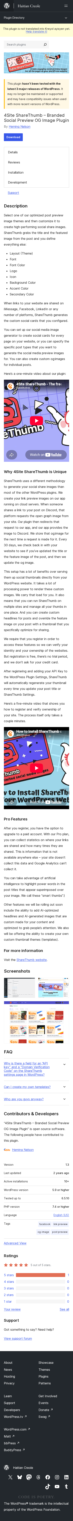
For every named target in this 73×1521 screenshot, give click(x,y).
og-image (43, 1231)
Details (13, 152)
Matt (9, 1436)
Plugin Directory (14, 17)
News (8, 1370)
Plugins (43, 1376)
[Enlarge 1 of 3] (30, 983)
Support (13, 193)
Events (43, 1403)
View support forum (18, 1338)
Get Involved (48, 1396)
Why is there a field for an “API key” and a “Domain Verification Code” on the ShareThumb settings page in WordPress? (27, 1069)
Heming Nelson (19, 126)
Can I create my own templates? (27, 1087)
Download (13, 137)
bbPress (12, 1443)
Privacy (9, 1383)
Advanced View (15, 1243)
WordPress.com (17, 1429)
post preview (60, 1231)
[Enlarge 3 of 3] (64, 1006)
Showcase (46, 1363)
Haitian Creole (23, 1468)
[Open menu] (67, 6)
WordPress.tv (15, 1417)
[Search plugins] (45, 44)
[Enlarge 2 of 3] (64, 983)
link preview (61, 1224)
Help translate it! (36, 31)
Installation (16, 172)
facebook (44, 1224)
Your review (12, 1309)
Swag (44, 1417)
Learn (8, 1396)
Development (17, 182)
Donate (46, 1410)
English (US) (61, 1215)
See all (64, 1309)
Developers (12, 1410)
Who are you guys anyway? (24, 1099)
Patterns (45, 1383)
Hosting (9, 1376)
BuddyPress (14, 1450)
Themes (44, 1370)
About (8, 1363)
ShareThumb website (32, 960)
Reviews (14, 162)
